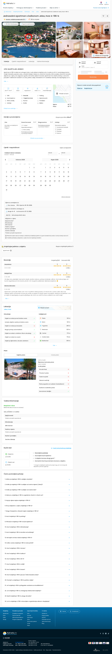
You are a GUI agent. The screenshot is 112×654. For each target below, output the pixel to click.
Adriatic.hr (44, 613)
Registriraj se (88, 88)
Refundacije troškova (17, 617)
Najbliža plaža (21, 355)
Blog (43, 623)
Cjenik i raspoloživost (19, 61)
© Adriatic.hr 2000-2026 (9, 650)
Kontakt (7, 638)
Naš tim (44, 617)
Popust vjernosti (16, 615)
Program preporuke (17, 619)
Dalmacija (30, 617)
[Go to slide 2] (19, 378)
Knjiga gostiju (45, 615)
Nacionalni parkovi (32, 621)
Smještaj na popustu (17, 613)
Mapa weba (48, 650)
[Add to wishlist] (103, 16)
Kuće (4, 615)
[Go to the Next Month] (69, 159)
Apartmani (5, 613)
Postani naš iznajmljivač (100, 8)
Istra (28, 613)
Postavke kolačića (56, 650)
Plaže (28, 625)
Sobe (4, 617)
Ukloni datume (65, 197)
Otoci (28, 619)
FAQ (44, 650)
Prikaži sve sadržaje (10, 108)
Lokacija (31, 61)
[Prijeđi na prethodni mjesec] (6, 159)
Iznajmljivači (75, 611)
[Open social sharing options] (107, 16)
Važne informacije (43, 61)
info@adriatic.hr (19, 642)
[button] (29, 40)
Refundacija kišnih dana (18, 215)
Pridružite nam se (46, 619)
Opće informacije (46, 621)
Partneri (64, 611)
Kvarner (29, 615)
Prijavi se (79, 88)
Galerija (6, 61)
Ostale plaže (55, 355)
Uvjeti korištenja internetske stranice (24, 650)
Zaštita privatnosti (37, 650)
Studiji (4, 619)
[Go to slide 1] (18, 378)
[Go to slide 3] (20, 378)
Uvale (28, 623)
